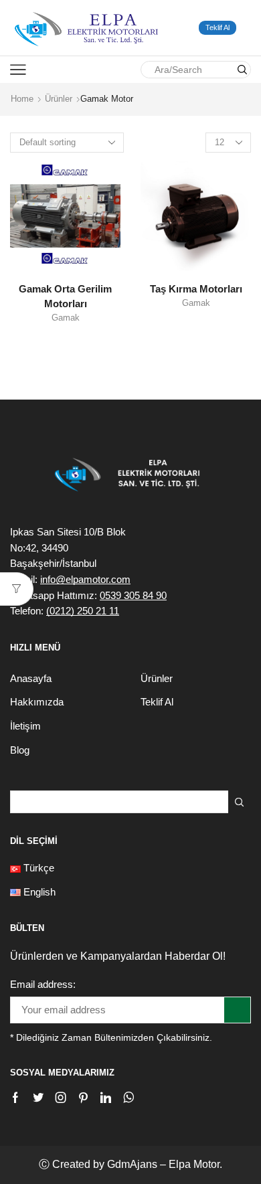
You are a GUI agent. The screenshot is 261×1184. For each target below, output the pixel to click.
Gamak (66, 318)
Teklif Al (217, 27)
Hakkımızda (37, 702)
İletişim (25, 726)
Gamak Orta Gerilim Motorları (65, 296)
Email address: (43, 984)
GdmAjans (132, 1164)
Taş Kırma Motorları (196, 289)
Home (22, 99)
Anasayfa (31, 678)
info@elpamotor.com (85, 579)
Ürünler (58, 99)
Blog (19, 750)
